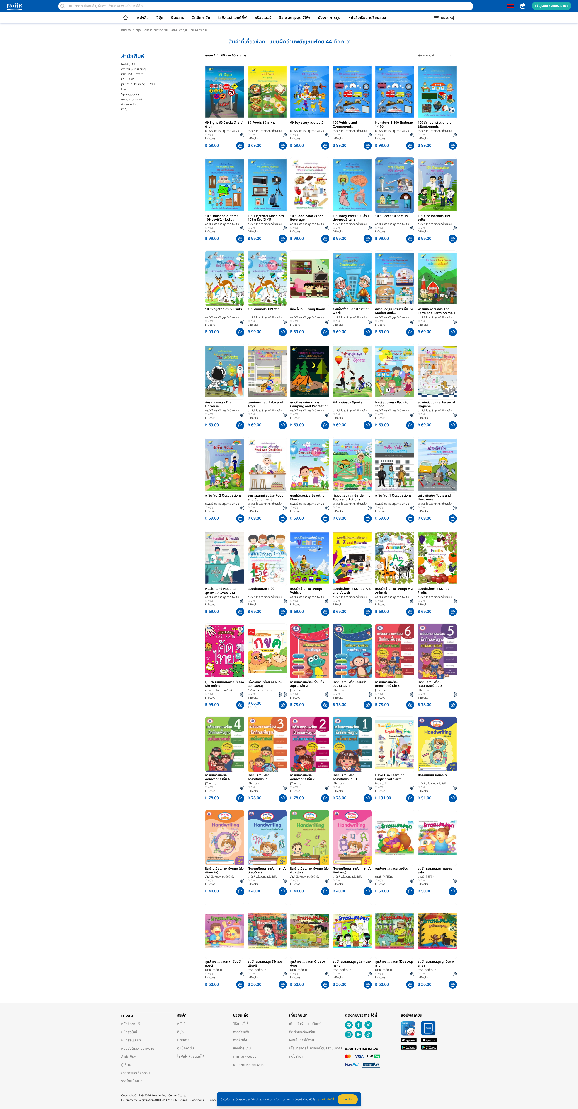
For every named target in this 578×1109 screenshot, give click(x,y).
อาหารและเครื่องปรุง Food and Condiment (266, 497)
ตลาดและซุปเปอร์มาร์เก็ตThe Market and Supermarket (394, 311)
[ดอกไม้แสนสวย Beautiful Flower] (309, 465)
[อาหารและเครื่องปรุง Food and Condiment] (267, 465)
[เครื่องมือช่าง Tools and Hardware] (437, 465)
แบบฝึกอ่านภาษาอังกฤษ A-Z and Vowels (352, 591)
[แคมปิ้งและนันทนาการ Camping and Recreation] (309, 372)
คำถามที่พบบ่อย (245, 1056)
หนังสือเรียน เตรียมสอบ (367, 17)
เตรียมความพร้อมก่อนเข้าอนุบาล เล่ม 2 (307, 684)
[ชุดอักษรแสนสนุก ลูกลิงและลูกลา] (437, 931)
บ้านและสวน (129, 79)
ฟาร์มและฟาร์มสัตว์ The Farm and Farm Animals (436, 311)
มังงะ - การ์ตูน (329, 17)
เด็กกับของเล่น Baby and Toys (265, 404)
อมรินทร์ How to (132, 74)
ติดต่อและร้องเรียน (302, 1032)
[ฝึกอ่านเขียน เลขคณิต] (437, 744)
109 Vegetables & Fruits (223, 309)
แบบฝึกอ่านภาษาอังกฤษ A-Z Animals (394, 591)
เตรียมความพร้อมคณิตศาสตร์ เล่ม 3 (260, 777)
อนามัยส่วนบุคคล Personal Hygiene (436, 404)
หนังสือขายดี (130, 1024)
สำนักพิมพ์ (129, 1056)
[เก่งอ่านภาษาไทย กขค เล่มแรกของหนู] (267, 651)
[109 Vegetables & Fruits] (224, 278)
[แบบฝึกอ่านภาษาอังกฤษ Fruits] (437, 558)
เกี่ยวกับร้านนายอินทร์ (305, 1024)
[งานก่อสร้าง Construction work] (352, 278)
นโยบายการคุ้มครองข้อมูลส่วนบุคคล (315, 1048)
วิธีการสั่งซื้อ (242, 1024)
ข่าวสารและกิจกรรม (135, 1073)
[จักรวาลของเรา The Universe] (224, 372)
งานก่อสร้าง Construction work (351, 311)
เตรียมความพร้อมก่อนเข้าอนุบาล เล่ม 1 (350, 684)
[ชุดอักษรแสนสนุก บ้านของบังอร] (309, 931)
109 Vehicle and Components (345, 125)
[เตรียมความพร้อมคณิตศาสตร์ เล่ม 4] (224, 744)
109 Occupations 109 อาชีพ (434, 218)
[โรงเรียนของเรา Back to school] (394, 372)
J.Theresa (295, 690)
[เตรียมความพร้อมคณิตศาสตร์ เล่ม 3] (267, 744)
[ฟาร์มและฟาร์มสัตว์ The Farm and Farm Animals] (437, 278)
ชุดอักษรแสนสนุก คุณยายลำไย (435, 871)
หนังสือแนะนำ (131, 1040)
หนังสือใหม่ (129, 1032)
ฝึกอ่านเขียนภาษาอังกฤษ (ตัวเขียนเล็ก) (224, 871)
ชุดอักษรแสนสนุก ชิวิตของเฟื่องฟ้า (265, 964)
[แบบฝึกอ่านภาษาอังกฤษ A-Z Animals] (394, 558)
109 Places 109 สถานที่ (391, 216)
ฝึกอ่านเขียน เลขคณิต (432, 776)
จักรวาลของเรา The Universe (218, 404)
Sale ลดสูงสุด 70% (294, 17)
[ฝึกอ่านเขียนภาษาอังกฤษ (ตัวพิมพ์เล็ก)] (309, 838)
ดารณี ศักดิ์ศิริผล (384, 877)
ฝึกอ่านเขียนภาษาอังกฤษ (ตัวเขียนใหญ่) (267, 871)
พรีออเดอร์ (263, 17)
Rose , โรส (128, 64)
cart (522, 6)
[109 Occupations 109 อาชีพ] (437, 185)
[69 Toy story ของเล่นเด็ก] (309, 92)
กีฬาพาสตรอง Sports (347, 403)
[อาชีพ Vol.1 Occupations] (394, 465)
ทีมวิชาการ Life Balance (261, 690)
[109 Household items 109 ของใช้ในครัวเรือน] (224, 185)
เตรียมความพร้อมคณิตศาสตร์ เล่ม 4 (217, 777)
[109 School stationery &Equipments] (437, 92)
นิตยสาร (177, 17)
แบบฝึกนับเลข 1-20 (261, 589)
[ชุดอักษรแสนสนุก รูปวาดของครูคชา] (352, 931)
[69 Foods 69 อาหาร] (267, 92)
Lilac (124, 89)
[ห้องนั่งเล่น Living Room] (309, 278)
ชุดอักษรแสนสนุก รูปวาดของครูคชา (352, 964)
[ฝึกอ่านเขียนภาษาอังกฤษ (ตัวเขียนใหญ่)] (267, 838)
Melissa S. (381, 783)
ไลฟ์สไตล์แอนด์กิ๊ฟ (232, 17)
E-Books (210, 138)
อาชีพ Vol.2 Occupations (223, 496)
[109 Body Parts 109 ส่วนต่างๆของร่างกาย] (352, 185)
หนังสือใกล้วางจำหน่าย (137, 1048)
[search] (62, 6)
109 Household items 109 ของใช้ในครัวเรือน (221, 218)
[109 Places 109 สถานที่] (394, 185)
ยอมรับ (347, 1099)
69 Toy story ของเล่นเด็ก (308, 123)
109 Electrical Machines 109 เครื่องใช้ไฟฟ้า (266, 218)
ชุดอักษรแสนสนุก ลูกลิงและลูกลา (436, 964)
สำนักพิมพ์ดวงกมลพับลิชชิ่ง (432, 783)
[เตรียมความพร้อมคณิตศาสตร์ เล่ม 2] (309, 744)
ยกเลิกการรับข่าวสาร (248, 1064)
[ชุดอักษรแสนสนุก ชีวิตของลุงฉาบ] (394, 931)
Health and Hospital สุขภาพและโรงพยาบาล (220, 591)
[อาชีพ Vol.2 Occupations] (224, 465)
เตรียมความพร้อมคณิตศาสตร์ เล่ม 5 (430, 684)
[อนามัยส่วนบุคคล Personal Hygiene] (437, 372)
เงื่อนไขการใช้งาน (301, 1040)
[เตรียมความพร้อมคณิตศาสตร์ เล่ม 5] (437, 651)
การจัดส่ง (240, 1040)
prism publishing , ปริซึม (138, 84)
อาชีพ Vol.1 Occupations (393, 496)
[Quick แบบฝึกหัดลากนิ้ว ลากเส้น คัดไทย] (224, 651)
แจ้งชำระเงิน (242, 1048)
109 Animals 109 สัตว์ (263, 309)
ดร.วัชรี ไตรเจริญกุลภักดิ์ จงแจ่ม (222, 131)
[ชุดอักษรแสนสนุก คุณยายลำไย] (437, 838)
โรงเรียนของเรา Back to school (391, 404)
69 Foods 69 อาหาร (261, 123)
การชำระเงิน (241, 1032)
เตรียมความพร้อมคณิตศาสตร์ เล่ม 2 (302, 777)
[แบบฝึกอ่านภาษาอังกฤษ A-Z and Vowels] (352, 558)
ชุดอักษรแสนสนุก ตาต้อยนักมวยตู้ (224, 964)
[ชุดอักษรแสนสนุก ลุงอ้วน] (394, 838)
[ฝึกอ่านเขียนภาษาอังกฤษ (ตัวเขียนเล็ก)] (224, 838)
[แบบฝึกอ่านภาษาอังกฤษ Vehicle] (309, 558)
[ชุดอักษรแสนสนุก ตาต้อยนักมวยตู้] (224, 931)
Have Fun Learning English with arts (390, 777)
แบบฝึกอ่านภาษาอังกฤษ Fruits (434, 591)
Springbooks (130, 94)
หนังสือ (142, 17)
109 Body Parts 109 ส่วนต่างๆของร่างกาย (351, 218)
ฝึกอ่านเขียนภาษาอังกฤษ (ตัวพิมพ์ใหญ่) (352, 871)
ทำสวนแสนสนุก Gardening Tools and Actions (352, 497)
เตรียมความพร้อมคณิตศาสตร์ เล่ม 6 (387, 684)
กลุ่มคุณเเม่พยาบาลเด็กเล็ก (219, 690)
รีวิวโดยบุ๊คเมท (132, 1081)
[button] (240, 146)
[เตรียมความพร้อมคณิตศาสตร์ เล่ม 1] (352, 744)
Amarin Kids (130, 104)
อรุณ (124, 109)
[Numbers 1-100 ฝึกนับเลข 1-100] (394, 92)
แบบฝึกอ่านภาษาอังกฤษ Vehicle (306, 591)
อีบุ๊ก (159, 17)
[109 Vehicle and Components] (352, 92)
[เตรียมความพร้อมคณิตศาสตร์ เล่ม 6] (394, 651)
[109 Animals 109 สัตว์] (267, 278)
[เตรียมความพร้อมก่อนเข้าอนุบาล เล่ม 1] (352, 651)
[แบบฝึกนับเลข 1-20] (267, 558)
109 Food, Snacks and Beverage (307, 218)
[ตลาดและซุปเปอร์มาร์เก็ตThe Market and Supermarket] (394, 278)
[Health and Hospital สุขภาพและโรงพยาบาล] (224, 558)
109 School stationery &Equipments (435, 125)
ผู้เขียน (126, 1065)
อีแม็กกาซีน (201, 17)
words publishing (133, 69)
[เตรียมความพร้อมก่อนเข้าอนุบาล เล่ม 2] (309, 651)
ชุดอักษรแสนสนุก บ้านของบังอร (307, 964)
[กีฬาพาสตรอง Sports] (352, 372)
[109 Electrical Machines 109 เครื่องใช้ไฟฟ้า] (267, 185)
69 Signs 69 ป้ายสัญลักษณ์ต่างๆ (224, 125)
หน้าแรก (126, 30)
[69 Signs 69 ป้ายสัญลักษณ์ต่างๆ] (224, 92)
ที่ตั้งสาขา (296, 1056)
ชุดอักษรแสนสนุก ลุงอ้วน (391, 869)
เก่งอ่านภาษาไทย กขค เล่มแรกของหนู (265, 684)
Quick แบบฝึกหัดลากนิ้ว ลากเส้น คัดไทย (224, 684)
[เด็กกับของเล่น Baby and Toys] (267, 372)
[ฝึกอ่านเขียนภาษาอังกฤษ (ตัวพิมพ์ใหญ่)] (352, 838)
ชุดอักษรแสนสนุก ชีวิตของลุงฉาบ (394, 964)
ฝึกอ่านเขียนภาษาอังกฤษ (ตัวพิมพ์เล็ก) (309, 871)
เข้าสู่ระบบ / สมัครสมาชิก (551, 5)
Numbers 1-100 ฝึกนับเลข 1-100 (394, 125)
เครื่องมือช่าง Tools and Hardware (434, 497)
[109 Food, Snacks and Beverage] (309, 185)
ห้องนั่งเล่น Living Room (307, 309)
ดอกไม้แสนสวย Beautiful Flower (307, 497)
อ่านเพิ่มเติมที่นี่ (326, 1099)
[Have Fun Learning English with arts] (394, 744)
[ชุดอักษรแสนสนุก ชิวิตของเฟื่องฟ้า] (267, 931)
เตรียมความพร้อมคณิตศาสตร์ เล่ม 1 (345, 777)
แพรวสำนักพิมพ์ (131, 99)
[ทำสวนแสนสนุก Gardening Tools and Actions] (352, 465)
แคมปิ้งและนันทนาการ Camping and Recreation (309, 404)
